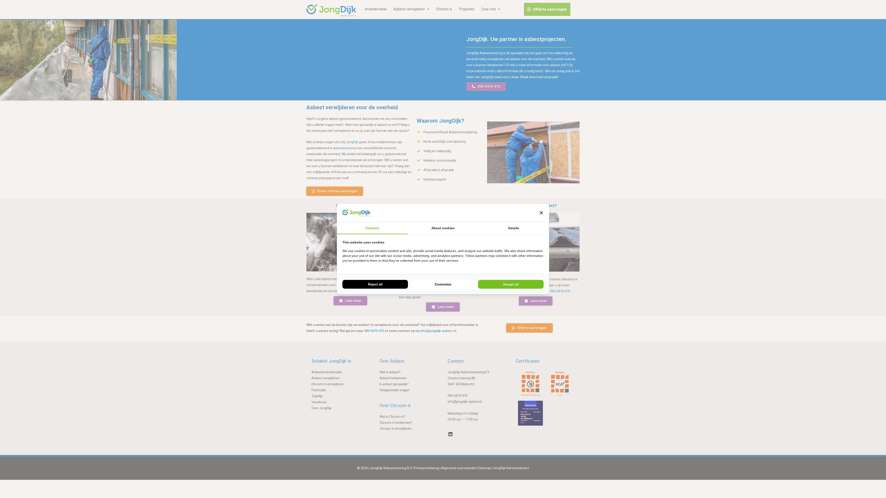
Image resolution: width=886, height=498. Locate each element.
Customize (443, 284)
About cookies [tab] (443, 228)
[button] (541, 212)
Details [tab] (513, 228)
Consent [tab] (372, 228)
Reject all (375, 284)
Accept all (511, 284)
